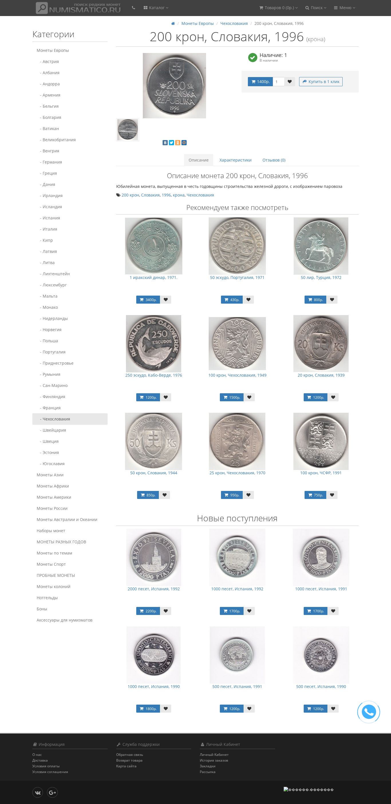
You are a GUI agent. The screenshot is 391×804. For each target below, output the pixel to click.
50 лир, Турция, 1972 (321, 277)
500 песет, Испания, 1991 (237, 686)
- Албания (48, 72)
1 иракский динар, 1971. (153, 277)
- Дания (46, 184)
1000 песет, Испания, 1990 (154, 686)
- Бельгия (48, 106)
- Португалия (51, 352)
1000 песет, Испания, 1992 (237, 588)
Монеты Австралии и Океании (67, 519)
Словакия (150, 195)
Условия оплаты (46, 766)
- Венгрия (48, 151)
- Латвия (47, 251)
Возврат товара (129, 760)
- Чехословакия (53, 419)
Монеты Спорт (51, 564)
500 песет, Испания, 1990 (321, 686)
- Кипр (45, 240)
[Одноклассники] (177, 142)
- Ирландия (50, 195)
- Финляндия (51, 396)
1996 (166, 195)
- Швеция (48, 441)
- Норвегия (49, 329)
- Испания (48, 218)
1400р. (263, 81)
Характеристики (236, 160)
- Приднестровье (55, 363)
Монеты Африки (53, 486)
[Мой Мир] (184, 142)
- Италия (47, 229)
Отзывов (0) (273, 160)
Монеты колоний (53, 586)
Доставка (40, 760)
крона (179, 195)
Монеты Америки (54, 497)
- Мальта (47, 296)
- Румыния (48, 374)
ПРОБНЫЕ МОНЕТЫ (56, 575)
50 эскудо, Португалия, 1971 (237, 277)
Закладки (208, 766)
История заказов (214, 760)
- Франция (49, 407)
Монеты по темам (54, 553)
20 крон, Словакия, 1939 (321, 375)
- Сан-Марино (52, 385)
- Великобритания (56, 139)
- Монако (47, 307)
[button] (278, 8)
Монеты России (52, 508)
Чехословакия (234, 23)
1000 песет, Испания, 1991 (321, 588)
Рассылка (208, 771)
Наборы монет (51, 530)
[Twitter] (171, 142)
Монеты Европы (53, 50)
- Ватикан (48, 128)
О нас (37, 754)
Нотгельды (47, 597)
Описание (199, 160)
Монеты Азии (50, 474)
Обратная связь (129, 754)
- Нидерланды (52, 318)
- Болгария (49, 117)
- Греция (47, 173)
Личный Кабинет (214, 754)
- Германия (49, 162)
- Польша (47, 340)
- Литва (46, 262)
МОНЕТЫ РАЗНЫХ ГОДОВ (61, 541)
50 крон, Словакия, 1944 (153, 472)
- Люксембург (52, 285)
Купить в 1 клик (323, 81)
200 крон (130, 195)
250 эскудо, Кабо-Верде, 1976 (153, 375)
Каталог (157, 7)
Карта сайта (126, 766)
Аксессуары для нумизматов (64, 620)
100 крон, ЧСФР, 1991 (321, 472)
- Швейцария (51, 430)
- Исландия (49, 206)
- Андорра (48, 84)
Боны (42, 609)
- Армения (48, 95)
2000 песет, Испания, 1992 (154, 588)
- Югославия (51, 463)
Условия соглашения (50, 771)
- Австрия (48, 61)
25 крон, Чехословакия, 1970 (237, 472)
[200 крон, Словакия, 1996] (174, 85)
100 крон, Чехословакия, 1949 (237, 375)
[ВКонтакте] (165, 142)
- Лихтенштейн (53, 273)
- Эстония (48, 452)
